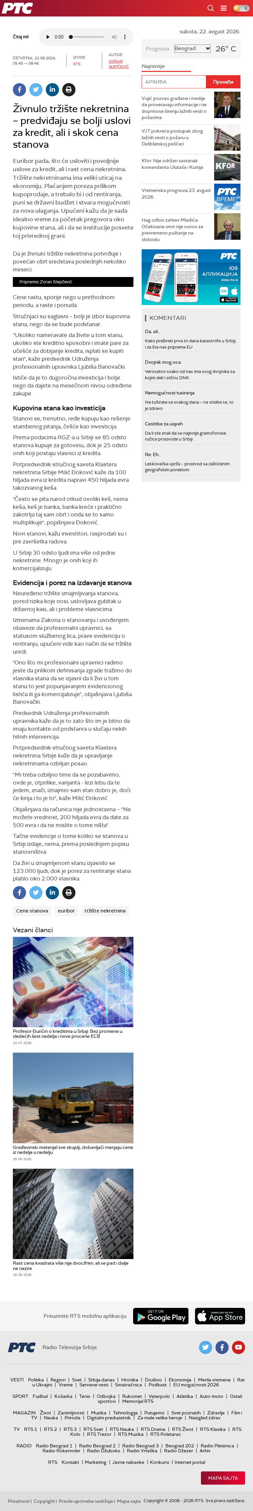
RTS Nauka (122, 1429)
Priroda (72, 1418)
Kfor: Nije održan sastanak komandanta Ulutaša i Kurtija (172, 164)
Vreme (66, 1385)
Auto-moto (211, 1396)
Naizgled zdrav (204, 1418)
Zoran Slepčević (119, 64)
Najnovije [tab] (153, 66)
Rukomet (132, 1396)
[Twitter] (35, 89)
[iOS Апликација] (191, 277)
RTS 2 (50, 1429)
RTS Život (182, 1429)
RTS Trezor (99, 1434)
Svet (77, 1380)
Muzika (98, 1413)
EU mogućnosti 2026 (196, 1385)
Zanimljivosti (71, 1413)
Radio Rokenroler (61, 1451)
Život (45, 1413)
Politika (36, 1380)
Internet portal (190, 1462)
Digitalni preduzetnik (109, 1418)
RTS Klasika (213, 1429)
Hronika (129, 1380)
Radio (24, 1446)
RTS (52, 1462)
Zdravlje (216, 1413)
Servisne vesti (93, 1385)
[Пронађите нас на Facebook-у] (222, 1347)
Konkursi (159, 1462)
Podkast (158, 1385)
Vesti (17, 1380)
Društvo (153, 1380)
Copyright (44, 1501)
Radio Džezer (178, 1451)
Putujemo (154, 1413)
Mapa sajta (223, 1478)
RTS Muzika (131, 1434)
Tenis (84, 1396)
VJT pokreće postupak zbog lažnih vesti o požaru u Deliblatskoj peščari (172, 137)
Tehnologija (125, 1413)
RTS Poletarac (165, 1434)
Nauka (51, 1418)
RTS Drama (153, 1429)
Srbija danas (101, 1380)
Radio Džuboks (103, 1451)
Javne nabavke (128, 1462)
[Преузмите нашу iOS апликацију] (220, 1316)
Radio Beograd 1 (54, 1446)
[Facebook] (19, 89)
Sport (20, 1396)
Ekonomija (180, 1380)
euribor (66, 911)
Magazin (24, 1413)
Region (58, 1380)
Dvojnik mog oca (163, 362)
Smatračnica (128, 1385)
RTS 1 (30, 1429)
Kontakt (70, 1462)
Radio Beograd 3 (140, 1446)
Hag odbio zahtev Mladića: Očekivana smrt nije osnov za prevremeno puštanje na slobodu (172, 229)
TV (17, 1429)
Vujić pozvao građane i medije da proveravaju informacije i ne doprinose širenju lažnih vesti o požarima (174, 108)
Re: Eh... (153, 454)
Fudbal (40, 1396)
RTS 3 (70, 1429)
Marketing (95, 1462)
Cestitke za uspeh (164, 424)
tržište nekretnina (105, 911)
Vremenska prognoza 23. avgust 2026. (176, 193)
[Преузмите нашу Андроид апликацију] (160, 1316)
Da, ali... (153, 331)
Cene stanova (32, 911)
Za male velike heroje (159, 1418)
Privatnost (19, 1501)
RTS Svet (93, 1429)
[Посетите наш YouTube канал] (238, 1347)
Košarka (63, 1396)
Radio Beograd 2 (97, 1446)
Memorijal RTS (138, 1401)
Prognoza (157, 48)
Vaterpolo (159, 1396)
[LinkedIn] (52, 89)
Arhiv (205, 1451)
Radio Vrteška (142, 1451)
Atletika (185, 1396)
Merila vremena (214, 1380)
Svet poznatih (186, 1413)
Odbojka (106, 1396)
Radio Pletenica (217, 1446)
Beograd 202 (179, 1446)
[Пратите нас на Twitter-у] (205, 1347)
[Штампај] (68, 89)
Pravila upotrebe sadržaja (86, 1501)
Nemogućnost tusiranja (170, 393)
